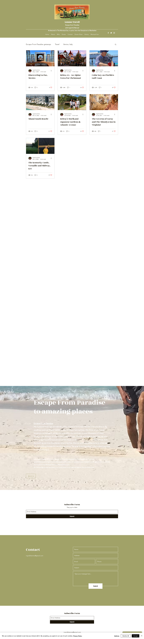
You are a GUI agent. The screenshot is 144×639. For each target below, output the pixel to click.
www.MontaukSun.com (62, 465)
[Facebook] (108, 33)
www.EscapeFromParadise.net (75, 459)
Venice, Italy (68, 44)
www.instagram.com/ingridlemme (91, 462)
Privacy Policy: (77, 636)
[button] (115, 45)
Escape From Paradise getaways (38, 44)
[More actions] (52, 71)
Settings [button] (116, 636)
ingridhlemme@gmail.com (34, 556)
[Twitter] (111, 33)
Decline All (125, 636)
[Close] (141, 635)
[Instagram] (114, 33)
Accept (135, 636)
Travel (57, 44)
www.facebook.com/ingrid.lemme (45, 462)
